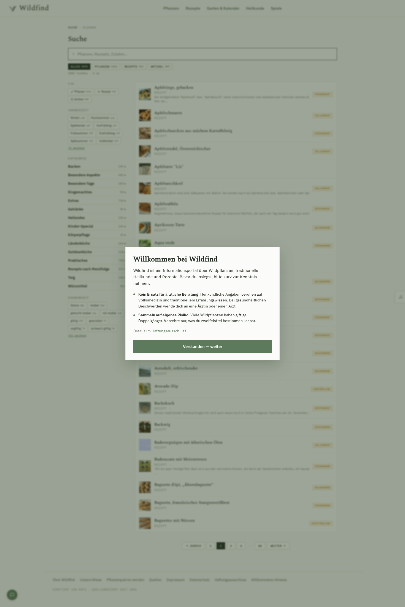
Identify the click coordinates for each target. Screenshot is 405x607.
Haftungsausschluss (169, 330)
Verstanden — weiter (202, 346)
